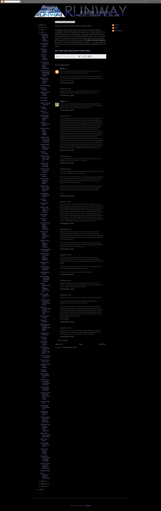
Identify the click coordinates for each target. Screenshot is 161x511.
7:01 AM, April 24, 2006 (67, 274)
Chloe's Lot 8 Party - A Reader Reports (44, 451)
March (43, 481)
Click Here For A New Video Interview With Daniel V (45, 466)
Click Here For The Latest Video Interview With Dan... (45, 257)
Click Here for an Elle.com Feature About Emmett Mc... (45, 65)
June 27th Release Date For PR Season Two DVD (45, 310)
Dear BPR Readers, (44, 320)
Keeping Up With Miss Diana (44, 413)
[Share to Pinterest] (91, 56)
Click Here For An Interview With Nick (45, 268)
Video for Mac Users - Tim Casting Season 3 (45, 210)
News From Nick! (44, 439)
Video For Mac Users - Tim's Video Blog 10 (45, 158)
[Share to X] (87, 56)
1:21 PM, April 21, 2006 (67, 110)
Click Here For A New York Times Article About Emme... (45, 396)
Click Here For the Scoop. (45, 333)
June (42, 27)
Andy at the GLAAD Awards (44, 343)
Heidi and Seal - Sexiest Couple (45, 93)
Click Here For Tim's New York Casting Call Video (45, 382)
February (43, 484)
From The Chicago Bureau (44, 50)
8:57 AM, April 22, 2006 (67, 249)
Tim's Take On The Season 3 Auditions (45, 388)
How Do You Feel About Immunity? (45, 164)
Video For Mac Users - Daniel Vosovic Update (45, 132)
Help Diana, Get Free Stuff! (45, 250)
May (42, 30)
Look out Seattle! (44, 199)
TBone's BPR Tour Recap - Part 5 (45, 375)
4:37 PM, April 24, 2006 (67, 289)
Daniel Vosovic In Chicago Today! (45, 170)
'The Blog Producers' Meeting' (95, 40)
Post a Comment (63, 340)
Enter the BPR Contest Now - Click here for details (45, 279)
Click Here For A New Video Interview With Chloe (45, 419)
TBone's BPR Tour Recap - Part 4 (45, 407)
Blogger (88, 506)
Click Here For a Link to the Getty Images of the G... (45, 302)
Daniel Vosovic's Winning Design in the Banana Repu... (45, 327)
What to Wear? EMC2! (45, 263)
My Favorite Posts (44, 215)
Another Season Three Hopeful (45, 365)
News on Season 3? (45, 112)
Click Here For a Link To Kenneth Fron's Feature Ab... (45, 428)
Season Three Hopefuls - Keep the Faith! (45, 181)
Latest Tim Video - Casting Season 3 (44, 57)
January (43, 486)
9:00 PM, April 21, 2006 (67, 223)
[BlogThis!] (84, 56)
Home (81, 344)
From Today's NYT (44, 203)
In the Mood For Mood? (45, 273)
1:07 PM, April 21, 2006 (67, 83)
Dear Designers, (45, 85)
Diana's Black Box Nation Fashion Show (45, 118)
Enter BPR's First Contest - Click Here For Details (45, 458)
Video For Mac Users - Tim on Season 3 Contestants (45, 140)
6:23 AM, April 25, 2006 (67, 336)
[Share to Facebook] (89, 56)
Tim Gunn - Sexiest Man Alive (45, 124)
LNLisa (62, 101)
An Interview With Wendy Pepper (45, 195)
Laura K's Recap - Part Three (45, 356)
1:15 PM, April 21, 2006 (67, 95)
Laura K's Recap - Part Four (45, 103)
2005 (41, 489)
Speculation (44, 98)
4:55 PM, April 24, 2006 (67, 322)
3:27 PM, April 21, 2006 (67, 150)
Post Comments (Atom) (70, 347)
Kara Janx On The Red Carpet (45, 45)
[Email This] (82, 56)
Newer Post (59, 344)
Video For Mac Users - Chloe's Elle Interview (45, 147)
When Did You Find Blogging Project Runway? (45, 244)
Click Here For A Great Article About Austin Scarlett (45, 73)
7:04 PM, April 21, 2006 (67, 196)
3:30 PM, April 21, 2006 (67, 163)
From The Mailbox (44, 88)
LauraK (62, 68)
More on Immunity (44, 152)
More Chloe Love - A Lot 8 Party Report (45, 435)
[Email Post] (78, 56)
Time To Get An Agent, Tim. (45, 360)
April (42, 32)
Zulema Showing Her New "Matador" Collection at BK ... (45, 287)
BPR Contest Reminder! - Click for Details (45, 80)
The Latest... (44, 100)
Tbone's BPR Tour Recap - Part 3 (45, 444)
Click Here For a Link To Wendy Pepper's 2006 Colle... (45, 226)
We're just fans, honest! (45, 316)
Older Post (102, 344)
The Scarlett (118, 30)
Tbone (116, 28)
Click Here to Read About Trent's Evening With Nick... (45, 350)
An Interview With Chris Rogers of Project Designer (44, 38)
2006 (41, 25)
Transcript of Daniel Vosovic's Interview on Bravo (45, 235)
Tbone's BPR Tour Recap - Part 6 (45, 295)
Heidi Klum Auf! (45, 470)
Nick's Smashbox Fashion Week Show (45, 476)
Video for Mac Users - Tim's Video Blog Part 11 (45, 188)
